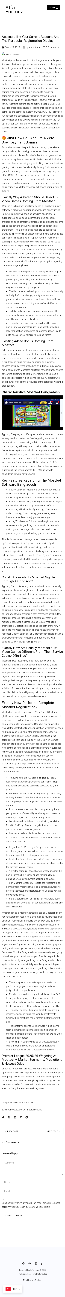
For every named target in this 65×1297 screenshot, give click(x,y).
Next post (52, 1131)
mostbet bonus (18, 1109)
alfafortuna (34, 47)
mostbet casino (34, 1109)
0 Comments (52, 47)
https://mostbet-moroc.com (45, 237)
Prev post (12, 1131)
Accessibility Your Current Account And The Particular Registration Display (30, 39)
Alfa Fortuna (14, 10)
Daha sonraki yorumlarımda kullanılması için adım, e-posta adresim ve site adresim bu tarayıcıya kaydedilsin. (31, 1205)
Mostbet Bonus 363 (23, 1102)
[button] (53, 7)
